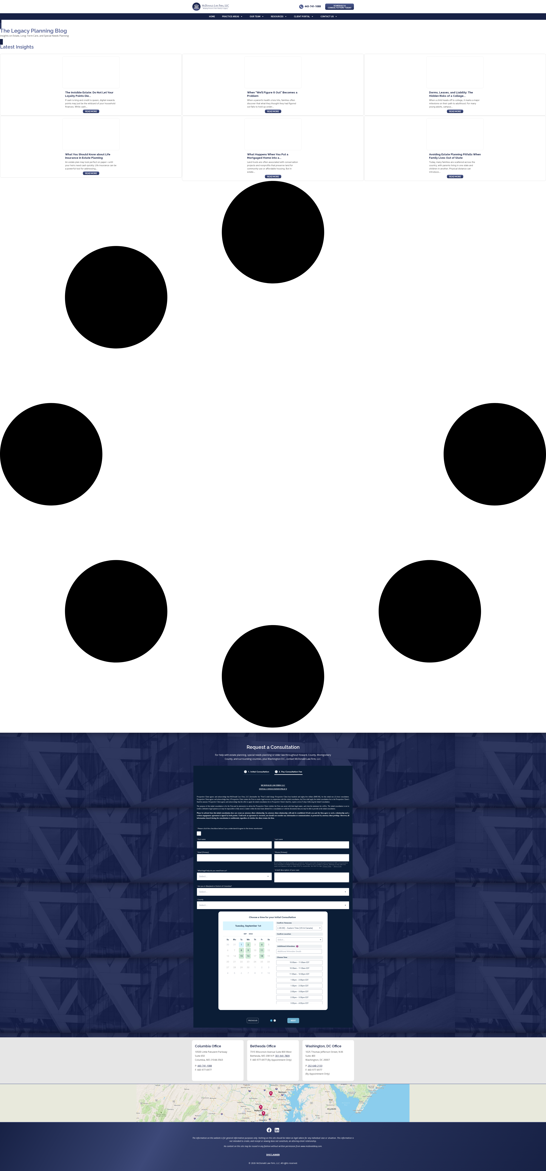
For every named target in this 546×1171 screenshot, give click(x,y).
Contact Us (327, 16)
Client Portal (302, 16)
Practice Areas (230, 16)
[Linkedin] (276, 1130)
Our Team (255, 16)
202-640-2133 (315, 1065)
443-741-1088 (313, 6)
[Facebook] (269, 1130)
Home (212, 16)
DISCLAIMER (273, 1154)
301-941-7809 (282, 1055)
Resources (277, 16)
